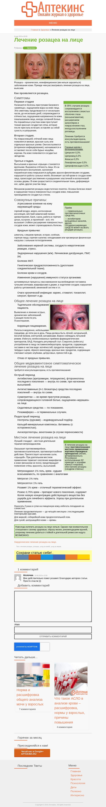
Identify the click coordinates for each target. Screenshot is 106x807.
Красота (76, 779)
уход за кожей (45, 546)
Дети (73, 787)
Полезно (76, 791)
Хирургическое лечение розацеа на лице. (35, 542)
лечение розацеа (26, 546)
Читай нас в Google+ (32, 752)
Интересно (77, 795)
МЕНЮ (53, 23)
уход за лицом (56, 546)
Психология (78, 783)
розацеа (36, 546)
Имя (17, 624)
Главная (35, 30)
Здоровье (45, 30)
